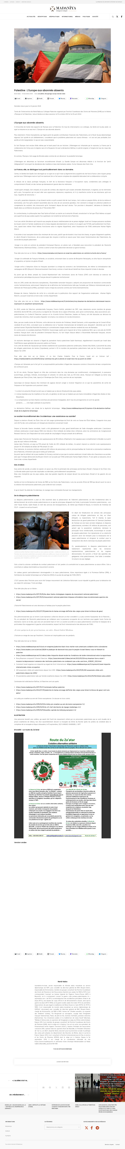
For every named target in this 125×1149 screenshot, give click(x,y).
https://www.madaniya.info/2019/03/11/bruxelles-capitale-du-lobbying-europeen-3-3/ (46, 710)
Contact (18, 2)
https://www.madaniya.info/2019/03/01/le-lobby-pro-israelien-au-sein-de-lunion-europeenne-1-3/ (50, 704)
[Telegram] (97, 1127)
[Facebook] (120, 17)
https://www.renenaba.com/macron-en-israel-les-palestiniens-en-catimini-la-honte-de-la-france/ (72, 253)
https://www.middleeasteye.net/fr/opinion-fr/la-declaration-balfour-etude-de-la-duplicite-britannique (62, 409)
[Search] (111, 17)
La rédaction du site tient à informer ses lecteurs (109, 2)
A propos (6, 2)
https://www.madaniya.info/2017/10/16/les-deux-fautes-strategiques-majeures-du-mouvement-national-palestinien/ (57, 594)
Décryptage (48, 94)
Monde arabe (61, 94)
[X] (116, 17)
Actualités (41, 94)
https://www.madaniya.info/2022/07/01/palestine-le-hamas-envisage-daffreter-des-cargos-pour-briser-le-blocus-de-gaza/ (59, 611)
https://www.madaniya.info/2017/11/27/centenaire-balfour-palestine (40, 687)
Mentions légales (26, 2)
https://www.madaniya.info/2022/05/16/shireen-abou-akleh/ (89, 676)
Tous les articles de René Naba (62, 1049)
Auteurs (12, 2)
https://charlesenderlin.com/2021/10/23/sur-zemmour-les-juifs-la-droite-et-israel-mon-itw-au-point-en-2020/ (52, 358)
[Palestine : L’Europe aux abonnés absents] (43, 1087)
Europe (54, 94)
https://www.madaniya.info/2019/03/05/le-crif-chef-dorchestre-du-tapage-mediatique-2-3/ (48, 707)
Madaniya (8, 1126)
